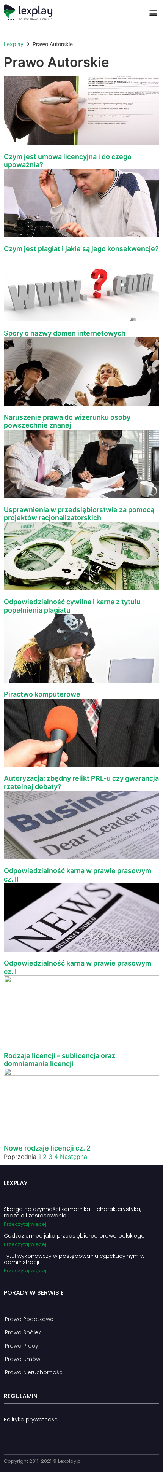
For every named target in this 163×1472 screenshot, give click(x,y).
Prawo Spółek (23, 1332)
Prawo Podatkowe (29, 1319)
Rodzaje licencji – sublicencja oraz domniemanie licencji (59, 1060)
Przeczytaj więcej (25, 1224)
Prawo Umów (22, 1359)
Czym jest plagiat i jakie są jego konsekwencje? (81, 249)
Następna (73, 1156)
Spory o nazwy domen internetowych (64, 333)
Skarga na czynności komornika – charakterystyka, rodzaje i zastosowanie (72, 1212)
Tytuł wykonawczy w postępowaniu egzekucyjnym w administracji (74, 1259)
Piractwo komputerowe (42, 694)
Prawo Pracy (21, 1345)
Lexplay (14, 44)
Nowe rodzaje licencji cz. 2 (47, 1148)
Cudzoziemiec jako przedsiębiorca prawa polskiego (74, 1236)
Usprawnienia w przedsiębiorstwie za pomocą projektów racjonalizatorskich (79, 514)
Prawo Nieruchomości (34, 1372)
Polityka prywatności (31, 1419)
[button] (153, 12)
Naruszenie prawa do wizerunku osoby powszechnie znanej (67, 421)
